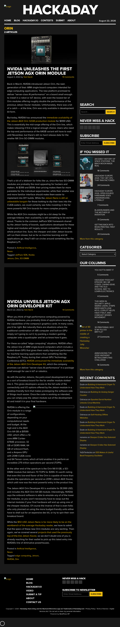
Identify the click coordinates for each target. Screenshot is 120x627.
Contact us (98, 127)
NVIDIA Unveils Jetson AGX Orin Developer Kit (38, 304)
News (10, 251)
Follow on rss (94, 127)
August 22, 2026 (107, 20)
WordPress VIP (64, 614)
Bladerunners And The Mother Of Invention (104, 212)
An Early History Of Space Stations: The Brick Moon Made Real (105, 162)
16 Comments (103, 365)
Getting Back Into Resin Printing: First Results (105, 226)
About (72, 20)
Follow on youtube (90, 127)
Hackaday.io (30, 20)
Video (30, 590)
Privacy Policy (90, 609)
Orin (17, 258)
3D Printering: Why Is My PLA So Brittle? (104, 329)
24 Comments (103, 185)
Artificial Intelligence (26, 248)
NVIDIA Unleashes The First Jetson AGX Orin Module (39, 71)
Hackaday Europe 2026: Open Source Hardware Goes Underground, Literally (104, 195)
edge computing (23, 555)
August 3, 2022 (13, 77)
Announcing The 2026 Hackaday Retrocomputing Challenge (103, 356)
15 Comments (68, 77)
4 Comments (102, 296)
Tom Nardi (27, 77)
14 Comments (68, 310)
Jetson (35, 555)
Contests (47, 20)
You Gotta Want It (104, 270)
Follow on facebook (81, 127)
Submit (60, 20)
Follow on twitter (86, 127)
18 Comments (103, 170)
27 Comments (103, 337)
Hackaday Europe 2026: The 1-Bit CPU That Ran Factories (104, 178)
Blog (17, 20)
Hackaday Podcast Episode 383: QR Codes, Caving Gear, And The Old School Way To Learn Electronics (105, 286)
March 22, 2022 (14, 310)
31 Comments (103, 219)
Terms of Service (102, 609)
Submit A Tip (33, 594)
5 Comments (103, 275)
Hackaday (60, 10)
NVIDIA (10, 559)
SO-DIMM (24, 258)
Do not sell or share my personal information (65, 611)
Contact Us (33, 602)
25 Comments (103, 234)
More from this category (91, 239)
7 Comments (102, 205)
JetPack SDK (21, 255)
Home (7, 20)
